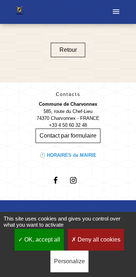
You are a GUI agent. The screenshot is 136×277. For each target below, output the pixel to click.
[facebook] (59, 180)
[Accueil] (19, 12)
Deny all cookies (98, 239)
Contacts (68, 94)
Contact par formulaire (68, 136)
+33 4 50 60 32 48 (68, 125)
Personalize (69, 261)
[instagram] (77, 180)
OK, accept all (41, 239)
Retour (68, 50)
